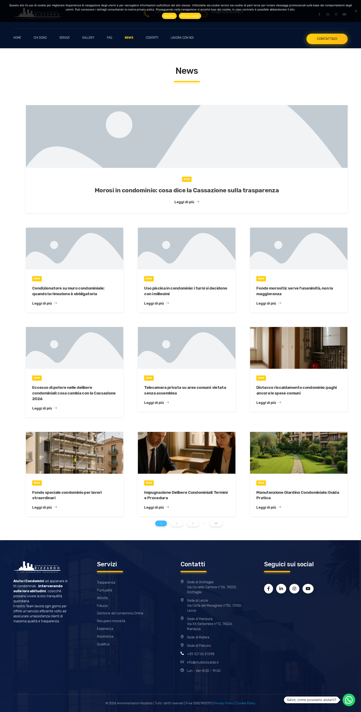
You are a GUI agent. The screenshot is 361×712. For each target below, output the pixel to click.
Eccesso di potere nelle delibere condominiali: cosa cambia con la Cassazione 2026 (74, 393)
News (187, 179)
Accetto (169, 16)
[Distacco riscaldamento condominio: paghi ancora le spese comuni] (298, 348)
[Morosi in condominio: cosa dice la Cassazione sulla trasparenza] (187, 136)
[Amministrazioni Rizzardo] (37, 567)
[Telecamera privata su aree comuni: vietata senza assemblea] (186, 348)
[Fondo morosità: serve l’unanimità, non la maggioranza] (298, 248)
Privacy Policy (224, 703)
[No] (356, 11)
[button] (349, 700)
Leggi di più (184, 202)
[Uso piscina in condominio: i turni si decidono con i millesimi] (186, 248)
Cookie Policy (245, 703)
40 (216, 523)
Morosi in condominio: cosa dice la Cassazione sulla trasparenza (187, 190)
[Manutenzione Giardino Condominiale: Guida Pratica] (298, 453)
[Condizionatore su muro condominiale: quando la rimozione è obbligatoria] (74, 248)
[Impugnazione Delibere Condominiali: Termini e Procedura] (186, 453)
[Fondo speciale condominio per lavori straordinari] (74, 453)
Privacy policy (190, 16)
